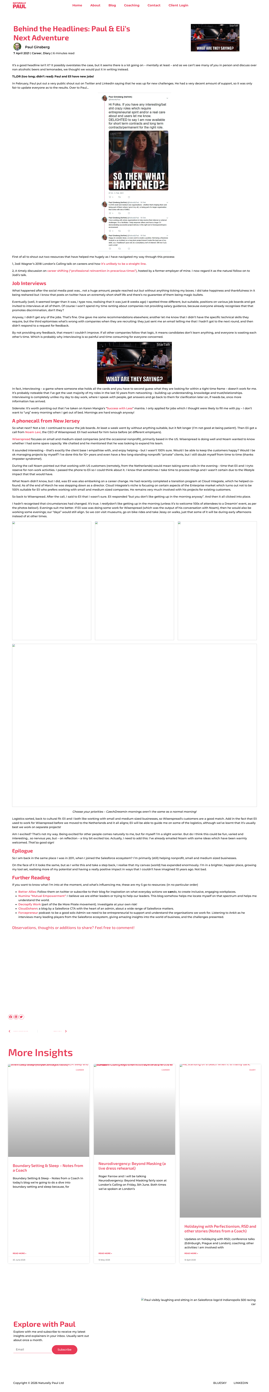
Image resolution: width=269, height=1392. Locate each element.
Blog (112, 5)
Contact (154, 5)
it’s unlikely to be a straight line (123, 264)
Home (77, 5)
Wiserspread (21, 439)
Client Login (178, 5)
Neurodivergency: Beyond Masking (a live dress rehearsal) (132, 1165)
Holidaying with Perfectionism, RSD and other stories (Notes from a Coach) (220, 1228)
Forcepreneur (28, 913)
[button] (10, 1017)
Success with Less (119, 408)
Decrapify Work (29, 904)
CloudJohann (27, 908)
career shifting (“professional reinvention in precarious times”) (92, 271)
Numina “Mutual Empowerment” (42, 896)
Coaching (131, 5)
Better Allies (27, 891)
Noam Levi (33, 432)
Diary (47, 53)
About (95, 5)
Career (37, 53)
